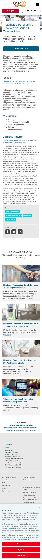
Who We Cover (6, 485)
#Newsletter (27, 216)
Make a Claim (6, 491)
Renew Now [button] (31, 11)
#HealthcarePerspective (14, 216)
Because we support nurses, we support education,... (21, 427)
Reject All (21, 550)
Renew (4, 488)
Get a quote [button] (10, 11)
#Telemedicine (11, 220)
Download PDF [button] (21, 49)
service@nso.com (14, 456)
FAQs (7, 447)
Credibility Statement (29, 492)
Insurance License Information (28, 503)
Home (3, 482)
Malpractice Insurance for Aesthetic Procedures (21, 430)
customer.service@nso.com (17, 463)
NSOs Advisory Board (9, 477)
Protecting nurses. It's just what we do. (21, 425)
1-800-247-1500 (15, 454)
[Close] (39, 507)
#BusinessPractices (12, 211)
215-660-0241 (14, 461)
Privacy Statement (29, 495)
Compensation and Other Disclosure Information (31, 498)
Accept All (21, 555)
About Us (5, 480)
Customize (21, 544)
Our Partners (27, 480)
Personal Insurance (29, 477)
